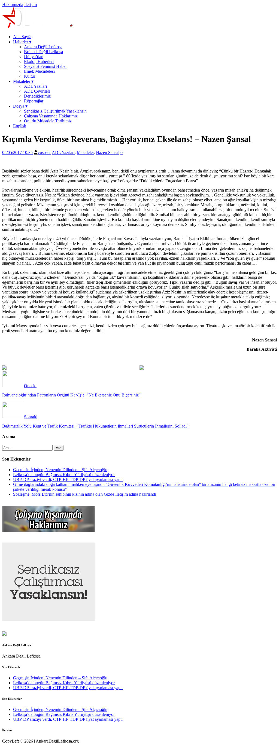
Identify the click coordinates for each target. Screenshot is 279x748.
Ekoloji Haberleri (39, 61)
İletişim (30, 4)
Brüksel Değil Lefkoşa (43, 51)
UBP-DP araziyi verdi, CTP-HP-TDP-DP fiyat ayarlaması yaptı (68, 479)
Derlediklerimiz (37, 96)
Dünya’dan (33, 56)
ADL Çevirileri (37, 91)
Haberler (22, 42)
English (19, 125)
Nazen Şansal (107, 152)
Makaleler (23, 81)
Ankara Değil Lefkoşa (43, 46)
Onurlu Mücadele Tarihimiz (48, 121)
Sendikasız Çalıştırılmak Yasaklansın (55, 111)
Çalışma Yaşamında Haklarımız (51, 116)
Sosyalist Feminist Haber (45, 66)
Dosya (20, 106)
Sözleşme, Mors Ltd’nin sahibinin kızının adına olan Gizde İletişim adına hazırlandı (84, 494)
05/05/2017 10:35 (17, 152)
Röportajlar (33, 101)
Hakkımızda (12, 4)
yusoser (44, 152)
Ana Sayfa (22, 36)
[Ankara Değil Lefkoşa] (40, 27)
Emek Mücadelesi (39, 71)
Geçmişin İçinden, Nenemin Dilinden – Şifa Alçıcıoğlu (60, 469)
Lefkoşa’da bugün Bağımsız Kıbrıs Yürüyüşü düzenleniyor (64, 474)
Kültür (29, 76)
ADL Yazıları (35, 86)
